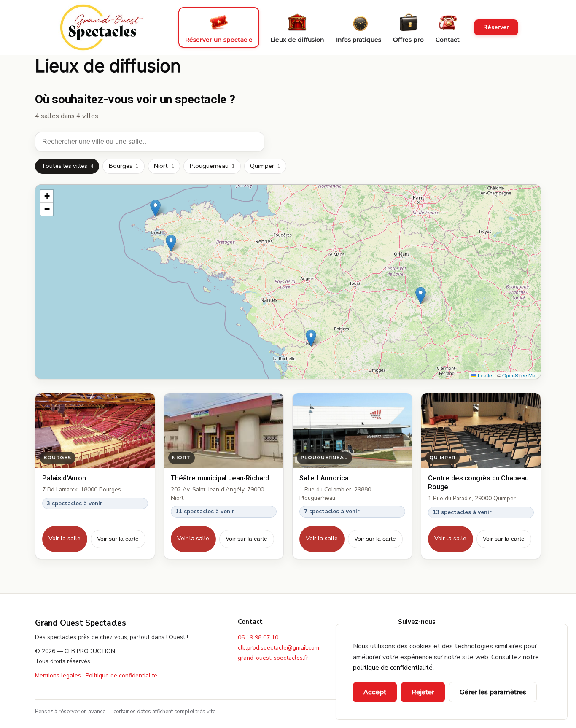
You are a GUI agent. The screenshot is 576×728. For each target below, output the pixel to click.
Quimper (265, 166)
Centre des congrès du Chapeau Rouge (478, 482)
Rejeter (423, 692)
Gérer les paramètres (493, 692)
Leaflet (484, 375)
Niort (164, 166)
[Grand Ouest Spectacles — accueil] (101, 27)
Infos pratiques (358, 39)
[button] (420, 295)
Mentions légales (58, 675)
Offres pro (408, 39)
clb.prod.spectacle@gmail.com (278, 648)
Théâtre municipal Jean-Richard (220, 478)
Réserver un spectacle (219, 39)
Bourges (123, 166)
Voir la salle (64, 538)
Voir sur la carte (118, 538)
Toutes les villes (67, 166)
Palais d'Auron (64, 478)
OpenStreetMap (520, 375)
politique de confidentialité (393, 667)
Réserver (496, 27)
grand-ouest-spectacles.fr (273, 658)
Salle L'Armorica (323, 478)
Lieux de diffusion (297, 39)
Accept (374, 692)
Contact (448, 39)
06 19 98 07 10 (258, 638)
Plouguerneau (212, 166)
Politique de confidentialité (121, 675)
